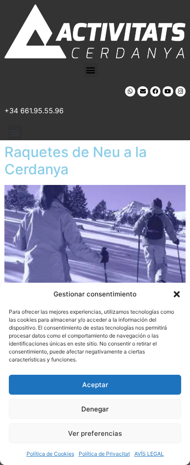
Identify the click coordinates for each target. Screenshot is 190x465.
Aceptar (95, 384)
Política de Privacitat (104, 453)
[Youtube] (168, 91)
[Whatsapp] (130, 91)
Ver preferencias (95, 433)
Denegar (95, 409)
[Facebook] (155, 91)
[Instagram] (180, 91)
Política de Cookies (50, 453)
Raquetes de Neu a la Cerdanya (75, 160)
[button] (176, 294)
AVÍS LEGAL (149, 453)
